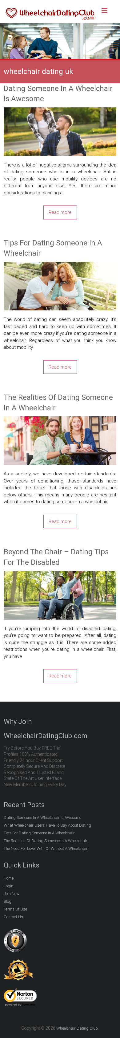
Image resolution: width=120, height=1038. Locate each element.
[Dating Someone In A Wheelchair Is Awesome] (60, 111)
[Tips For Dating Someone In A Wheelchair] (60, 265)
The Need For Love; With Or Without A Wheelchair (46, 848)
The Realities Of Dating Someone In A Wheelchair (58, 402)
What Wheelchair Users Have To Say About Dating (47, 825)
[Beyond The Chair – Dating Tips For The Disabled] (60, 574)
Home (9, 878)
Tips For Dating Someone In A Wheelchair (53, 248)
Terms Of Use (15, 909)
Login (8, 886)
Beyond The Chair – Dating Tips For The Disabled (56, 557)
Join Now (11, 893)
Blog (7, 901)
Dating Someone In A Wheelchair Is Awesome (58, 93)
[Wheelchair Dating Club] (50, 9)
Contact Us (13, 917)
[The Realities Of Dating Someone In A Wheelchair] (60, 419)
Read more (60, 212)
